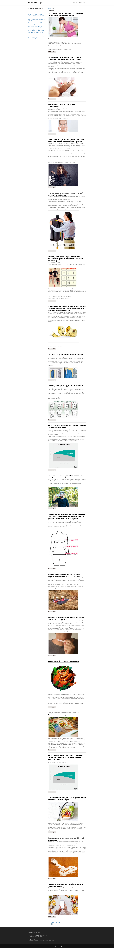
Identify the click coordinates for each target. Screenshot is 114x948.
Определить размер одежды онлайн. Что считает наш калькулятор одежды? (66, 618)
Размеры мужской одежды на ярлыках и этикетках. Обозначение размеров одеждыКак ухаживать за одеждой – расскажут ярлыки (67, 308)
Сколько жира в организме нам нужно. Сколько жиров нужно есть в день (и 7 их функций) (36, 19)
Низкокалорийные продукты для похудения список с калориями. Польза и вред (67, 799)
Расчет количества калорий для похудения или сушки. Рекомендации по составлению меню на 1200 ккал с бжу (65, 757)
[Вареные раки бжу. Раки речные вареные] (67, 677)
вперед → (59, 922)
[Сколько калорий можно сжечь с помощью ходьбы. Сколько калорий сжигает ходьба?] (67, 600)
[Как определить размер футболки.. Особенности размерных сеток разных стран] (67, 409)
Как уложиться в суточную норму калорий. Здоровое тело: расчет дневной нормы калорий (66, 714)
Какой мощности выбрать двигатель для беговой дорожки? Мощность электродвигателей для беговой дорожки (36, 37)
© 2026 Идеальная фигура (34, 932)
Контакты (31, 935)
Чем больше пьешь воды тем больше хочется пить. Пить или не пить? (65, 477)
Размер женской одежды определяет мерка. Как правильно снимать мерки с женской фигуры (66, 141)
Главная (75, 2)
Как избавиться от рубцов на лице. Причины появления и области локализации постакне (64, 58)
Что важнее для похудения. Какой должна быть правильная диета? (65, 885)
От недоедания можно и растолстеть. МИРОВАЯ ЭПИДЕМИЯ (66, 839)
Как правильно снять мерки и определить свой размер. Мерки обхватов (65, 194)
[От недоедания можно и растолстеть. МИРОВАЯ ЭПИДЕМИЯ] (67, 866)
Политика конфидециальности (35, 936)
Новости (80, 2)
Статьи (84, 2)
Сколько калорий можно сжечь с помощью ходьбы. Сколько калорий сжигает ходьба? (64, 575)
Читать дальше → (52, 51)
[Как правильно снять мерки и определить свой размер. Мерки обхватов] (67, 230)
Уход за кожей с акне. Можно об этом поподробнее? (61, 105)
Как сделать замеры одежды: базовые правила (65, 354)
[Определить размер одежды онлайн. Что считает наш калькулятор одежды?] (67, 643)
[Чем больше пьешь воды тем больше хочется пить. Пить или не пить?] (67, 496)
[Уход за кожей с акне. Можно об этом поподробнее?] (67, 126)
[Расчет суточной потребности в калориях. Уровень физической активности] (67, 455)
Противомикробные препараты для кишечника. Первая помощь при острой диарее (65, 14)
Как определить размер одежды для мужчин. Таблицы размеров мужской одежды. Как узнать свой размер (66, 259)
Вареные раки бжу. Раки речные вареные (63, 661)
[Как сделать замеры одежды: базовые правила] (67, 373)
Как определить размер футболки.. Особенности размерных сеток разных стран (66, 387)
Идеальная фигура (35, 2)
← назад (52, 922)
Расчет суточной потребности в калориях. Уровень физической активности (67, 426)
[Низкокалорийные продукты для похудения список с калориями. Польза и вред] (67, 811)
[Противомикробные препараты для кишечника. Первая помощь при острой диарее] (67, 27)
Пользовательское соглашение (40, 935)
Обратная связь (32, 939)
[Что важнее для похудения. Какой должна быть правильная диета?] (67, 905)
